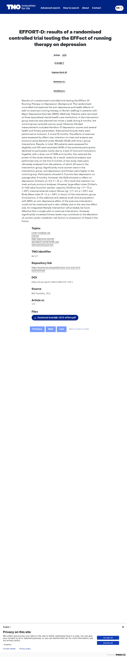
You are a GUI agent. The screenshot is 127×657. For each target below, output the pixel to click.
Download (57, 317)
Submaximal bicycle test (42, 245)
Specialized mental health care (45, 242)
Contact (96, 8)
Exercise (35, 236)
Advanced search (50, 8)
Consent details (9, 649)
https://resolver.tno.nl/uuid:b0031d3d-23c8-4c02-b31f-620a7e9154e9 (56, 269)
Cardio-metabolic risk (41, 233)
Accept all (108, 637)
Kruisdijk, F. (59, 63)
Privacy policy (25, 649)
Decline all (108, 643)
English (6, 627)
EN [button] (118, 8)
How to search (71, 8)
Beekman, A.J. (59, 82)
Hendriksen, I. (59, 91)
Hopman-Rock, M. (59, 72)
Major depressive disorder (43, 239)
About (85, 8)
